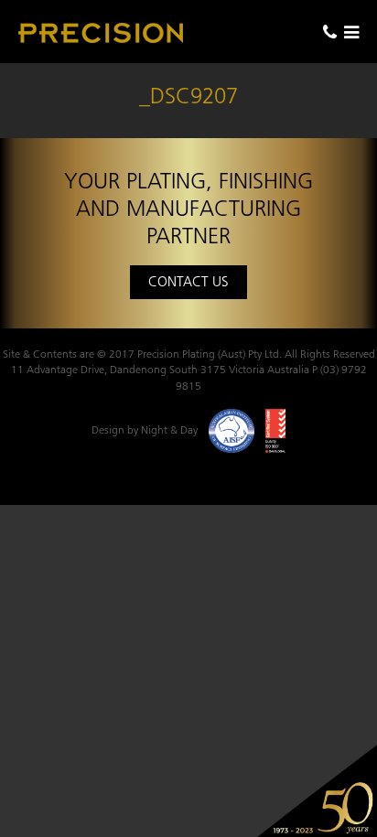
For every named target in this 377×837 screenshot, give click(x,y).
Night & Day (169, 429)
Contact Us (188, 281)
